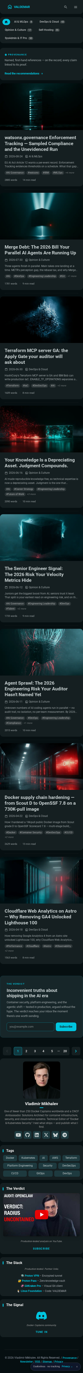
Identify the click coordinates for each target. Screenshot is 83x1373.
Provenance (70, 1357)
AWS (55, 1157)
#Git (62, 276)
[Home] (6, 22)
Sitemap (47, 1361)
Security (47, 1165)
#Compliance (13, 723)
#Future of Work (15, 494)
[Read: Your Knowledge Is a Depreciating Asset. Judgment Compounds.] (41, 429)
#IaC (25, 385)
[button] (41, 1214)
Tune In (42, 1332)
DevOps (67, 1173)
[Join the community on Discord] (41, 1315)
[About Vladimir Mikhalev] (41, 1080)
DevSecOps (69, 1165)
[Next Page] (76, 1051)
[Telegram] (65, 1135)
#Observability (63, 946)
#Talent (10, 608)
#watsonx (33, 172)
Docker (10, 1157)
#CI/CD (68, 832)
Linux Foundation (31, 1291)
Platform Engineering (20, 1165)
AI (43, 1157)
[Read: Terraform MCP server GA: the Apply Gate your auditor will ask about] (41, 319)
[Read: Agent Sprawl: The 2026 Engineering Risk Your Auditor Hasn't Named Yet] (41, 652)
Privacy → (67, 1366)
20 (65, 1051)
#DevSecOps (40, 385)
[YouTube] (18, 1135)
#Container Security (31, 832)
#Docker (10, 832)
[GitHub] (27, 1135)
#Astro (47, 946)
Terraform (71, 1157)
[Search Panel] (65, 7)
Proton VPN (32, 1275)
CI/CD (14, 1173)
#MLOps (58, 172)
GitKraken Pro (33, 1285)
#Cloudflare (32, 946)
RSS (37, 1361)
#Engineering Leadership (42, 276)
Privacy (58, 1361)
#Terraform (12, 385)
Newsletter (26, 1361)
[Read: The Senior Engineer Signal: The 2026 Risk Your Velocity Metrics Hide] (41, 537)
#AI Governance (15, 172)
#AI (8, 276)
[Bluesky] (55, 1135)
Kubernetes (28, 1157)
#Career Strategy (23, 489)
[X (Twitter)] (46, 1135)
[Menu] (75, 7)
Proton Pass (29, 1280)
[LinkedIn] (37, 1135)
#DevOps (19, 276)
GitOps (40, 1173)
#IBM (46, 172)
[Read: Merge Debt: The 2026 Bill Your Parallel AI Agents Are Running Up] (41, 216)
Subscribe (41, 1248)
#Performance (14, 946)
